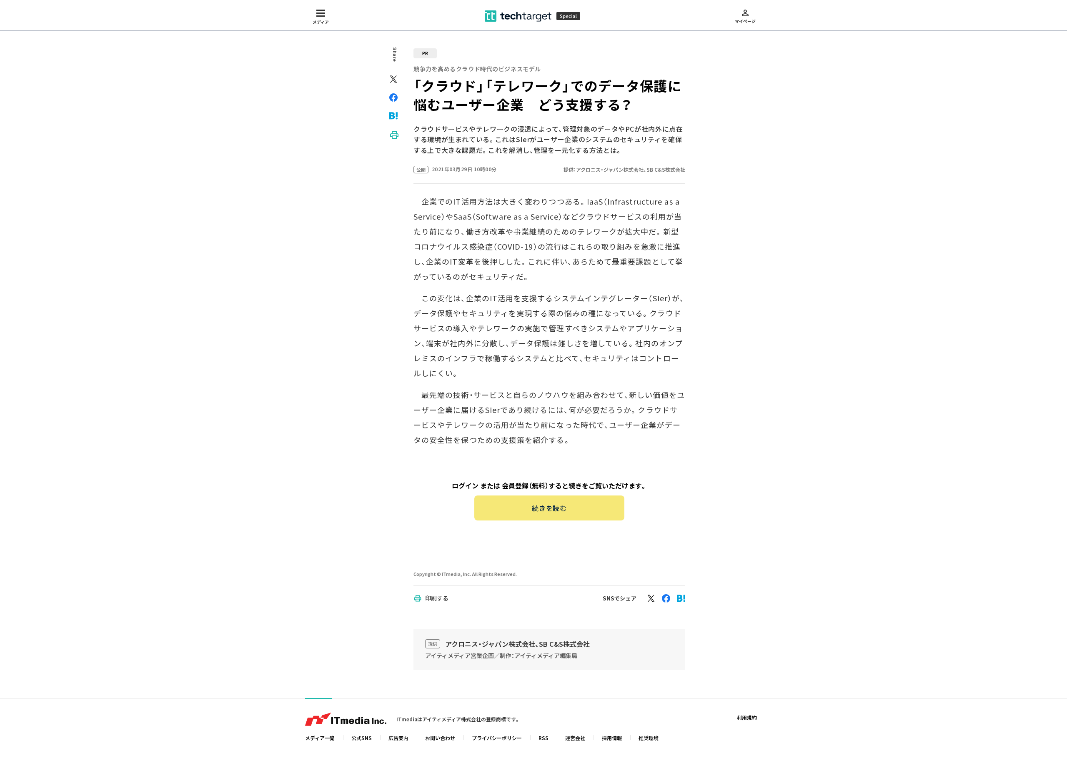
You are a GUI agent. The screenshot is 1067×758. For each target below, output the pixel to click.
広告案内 (398, 737)
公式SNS (361, 737)
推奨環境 (649, 737)
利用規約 (747, 717)
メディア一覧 (320, 737)
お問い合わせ (440, 737)
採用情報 (612, 737)
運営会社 (575, 737)
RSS (544, 737)
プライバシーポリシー (497, 737)
